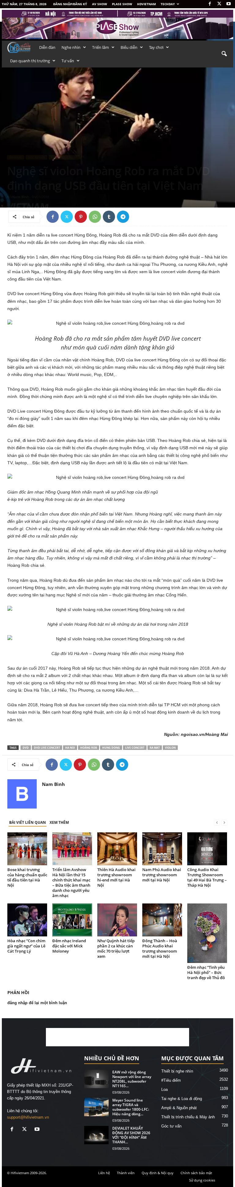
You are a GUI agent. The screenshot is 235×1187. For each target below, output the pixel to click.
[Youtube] (228, 4)
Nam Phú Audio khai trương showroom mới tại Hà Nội (161, 875)
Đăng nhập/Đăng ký (70, 4)
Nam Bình (20, 196)
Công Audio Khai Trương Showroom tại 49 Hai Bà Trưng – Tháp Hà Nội (207, 877)
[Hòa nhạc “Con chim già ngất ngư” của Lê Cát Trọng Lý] (27, 919)
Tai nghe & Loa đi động (181, 1098)
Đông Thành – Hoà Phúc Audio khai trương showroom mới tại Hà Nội (159, 948)
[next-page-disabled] (224, 823)
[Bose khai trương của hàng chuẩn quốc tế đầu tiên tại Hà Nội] (27, 848)
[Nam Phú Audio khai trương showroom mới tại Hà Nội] (162, 848)
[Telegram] (123, 217)
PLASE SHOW (122, 4)
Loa (164, 1089)
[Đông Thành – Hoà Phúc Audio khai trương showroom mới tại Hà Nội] (162, 919)
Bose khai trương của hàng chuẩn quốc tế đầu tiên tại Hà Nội (27, 877)
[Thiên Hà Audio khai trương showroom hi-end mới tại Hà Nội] (117, 848)
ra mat (155, 748)
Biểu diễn (129, 47)
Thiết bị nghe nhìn (177, 1071)
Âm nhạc (15, 157)
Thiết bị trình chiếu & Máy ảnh (188, 1117)
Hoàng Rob (88, 748)
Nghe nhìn (71, 47)
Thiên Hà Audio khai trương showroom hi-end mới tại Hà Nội (116, 877)
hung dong (111, 748)
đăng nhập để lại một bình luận (37, 1003)
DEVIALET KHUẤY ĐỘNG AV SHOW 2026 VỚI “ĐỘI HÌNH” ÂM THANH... (131, 1135)
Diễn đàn (47, 47)
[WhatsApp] (95, 217)
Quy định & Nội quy (157, 1173)
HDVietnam (146, 4)
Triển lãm (100, 47)
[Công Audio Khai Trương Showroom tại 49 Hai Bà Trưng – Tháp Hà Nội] (207, 848)
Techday (168, 4)
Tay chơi (156, 47)
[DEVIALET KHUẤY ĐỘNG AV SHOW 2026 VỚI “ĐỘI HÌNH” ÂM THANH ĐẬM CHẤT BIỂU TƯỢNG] (96, 1135)
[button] (224, 54)
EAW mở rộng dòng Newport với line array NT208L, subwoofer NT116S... (131, 1078)
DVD (26, 748)
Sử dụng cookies (202, 1180)
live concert (134, 748)
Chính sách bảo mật (196, 1173)
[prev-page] (217, 823)
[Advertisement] (117, 1037)
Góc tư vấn (36, 157)
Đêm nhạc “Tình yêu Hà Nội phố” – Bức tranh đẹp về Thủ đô (206, 972)
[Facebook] (209, 4)
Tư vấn (68, 60)
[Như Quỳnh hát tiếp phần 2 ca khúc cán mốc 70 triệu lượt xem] (117, 919)
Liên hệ (104, 1173)
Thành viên (126, 1173)
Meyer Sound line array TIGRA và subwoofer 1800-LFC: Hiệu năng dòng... (130, 1107)
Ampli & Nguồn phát (179, 1108)
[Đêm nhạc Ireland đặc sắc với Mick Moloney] (72, 919)
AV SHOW (99, 4)
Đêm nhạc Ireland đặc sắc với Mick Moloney (69, 946)
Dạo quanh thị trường (30, 60)
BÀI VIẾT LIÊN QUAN (27, 822)
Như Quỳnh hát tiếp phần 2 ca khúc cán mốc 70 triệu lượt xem (116, 948)
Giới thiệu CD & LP (64, 157)
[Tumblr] (109, 217)
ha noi (70, 748)
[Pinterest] (81, 217)
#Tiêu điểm (171, 1080)
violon (170, 748)
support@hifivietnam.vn (28, 1117)
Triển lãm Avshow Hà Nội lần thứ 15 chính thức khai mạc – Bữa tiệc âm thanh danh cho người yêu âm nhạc (71, 882)
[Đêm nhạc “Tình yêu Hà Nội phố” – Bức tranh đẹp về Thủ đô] (207, 933)
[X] (219, 4)
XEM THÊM (59, 822)
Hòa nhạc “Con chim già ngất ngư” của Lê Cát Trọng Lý (26, 946)
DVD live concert (47, 748)
